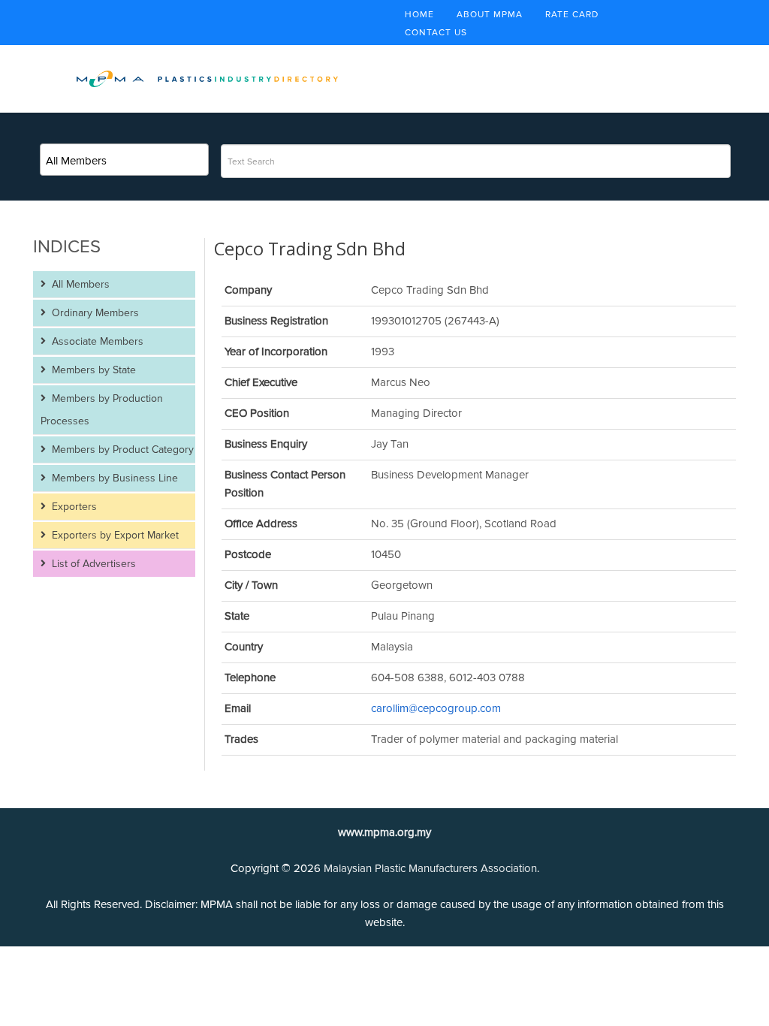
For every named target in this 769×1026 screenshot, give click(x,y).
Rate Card (572, 14)
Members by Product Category (121, 449)
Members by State (92, 370)
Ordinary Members (94, 312)
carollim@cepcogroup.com (436, 708)
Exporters (73, 506)
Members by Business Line (113, 478)
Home (419, 14)
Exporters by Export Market (114, 535)
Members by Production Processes (102, 409)
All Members (79, 284)
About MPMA (490, 14)
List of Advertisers (92, 563)
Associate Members (96, 341)
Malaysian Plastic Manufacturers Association (430, 868)
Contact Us (436, 32)
